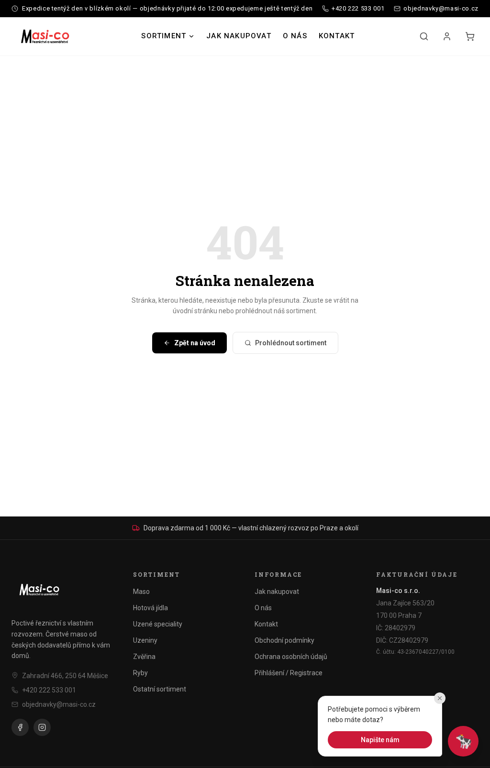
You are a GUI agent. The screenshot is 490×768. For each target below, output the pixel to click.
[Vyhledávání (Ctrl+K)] (424, 36)
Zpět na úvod (194, 343)
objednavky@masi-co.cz (59, 704)
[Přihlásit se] (447, 36)
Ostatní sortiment (159, 689)
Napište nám (380, 740)
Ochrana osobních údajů (291, 656)
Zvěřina (144, 656)
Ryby (140, 673)
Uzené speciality (157, 624)
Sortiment (163, 36)
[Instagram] (42, 727)
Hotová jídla (150, 608)
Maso (141, 591)
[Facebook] (20, 727)
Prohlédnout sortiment (290, 343)
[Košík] (470, 36)
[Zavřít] (439, 698)
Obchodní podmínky (284, 640)
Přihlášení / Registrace (289, 673)
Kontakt (337, 36)
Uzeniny (145, 640)
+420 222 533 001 (49, 690)
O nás (295, 36)
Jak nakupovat (238, 36)
